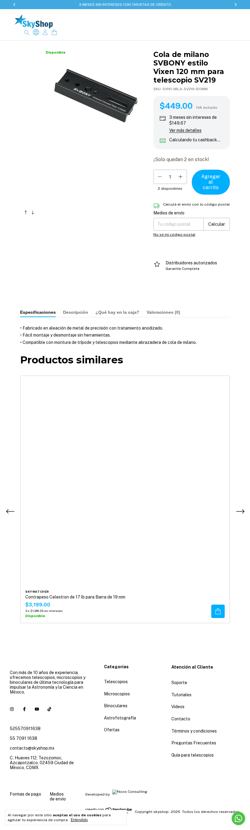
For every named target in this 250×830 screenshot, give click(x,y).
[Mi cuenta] (45, 32)
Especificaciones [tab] (38, 312)
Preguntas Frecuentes (193, 742)
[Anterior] (26, 211)
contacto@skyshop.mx (32, 748)
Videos (177, 706)
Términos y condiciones (194, 731)
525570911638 (25, 728)
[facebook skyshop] (24, 709)
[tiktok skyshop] (49, 709)
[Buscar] (27, 32)
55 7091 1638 (23, 738)
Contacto (180, 718)
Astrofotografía (120, 717)
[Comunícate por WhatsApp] (238, 818)
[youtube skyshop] (37, 709)
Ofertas (112, 729)
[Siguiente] (33, 211)
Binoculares (115, 705)
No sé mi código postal (174, 234)
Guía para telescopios (192, 755)
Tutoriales (181, 694)
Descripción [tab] (75, 312)
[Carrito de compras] (54, 32)
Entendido (79, 820)
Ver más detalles (185, 130)
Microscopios (117, 693)
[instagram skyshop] (12, 709)
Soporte (179, 682)
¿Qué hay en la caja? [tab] (117, 312)
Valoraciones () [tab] (163, 312)
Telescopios (116, 681)
